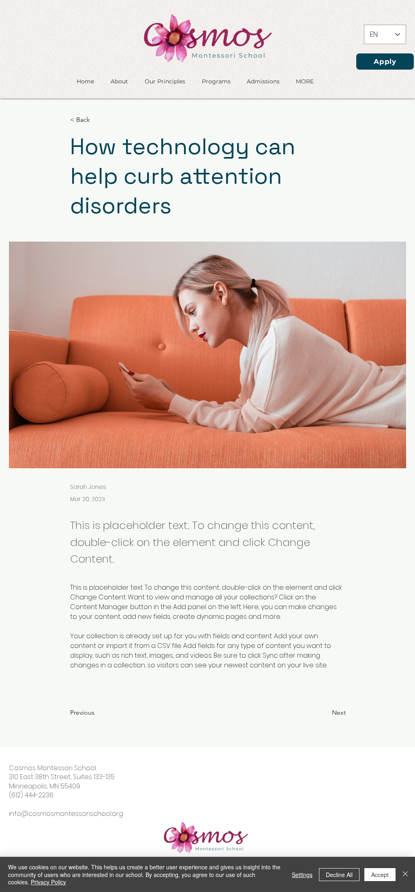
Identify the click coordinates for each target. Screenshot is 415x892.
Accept (380, 875)
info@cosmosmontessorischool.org (66, 813)
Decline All (339, 875)
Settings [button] (302, 875)
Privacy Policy (48, 882)
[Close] (405, 874)
